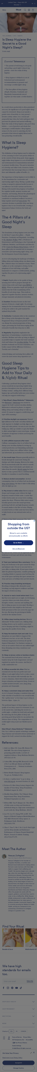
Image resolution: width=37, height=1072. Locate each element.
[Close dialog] (34, 520)
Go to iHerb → (18, 543)
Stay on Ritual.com (18, 549)
